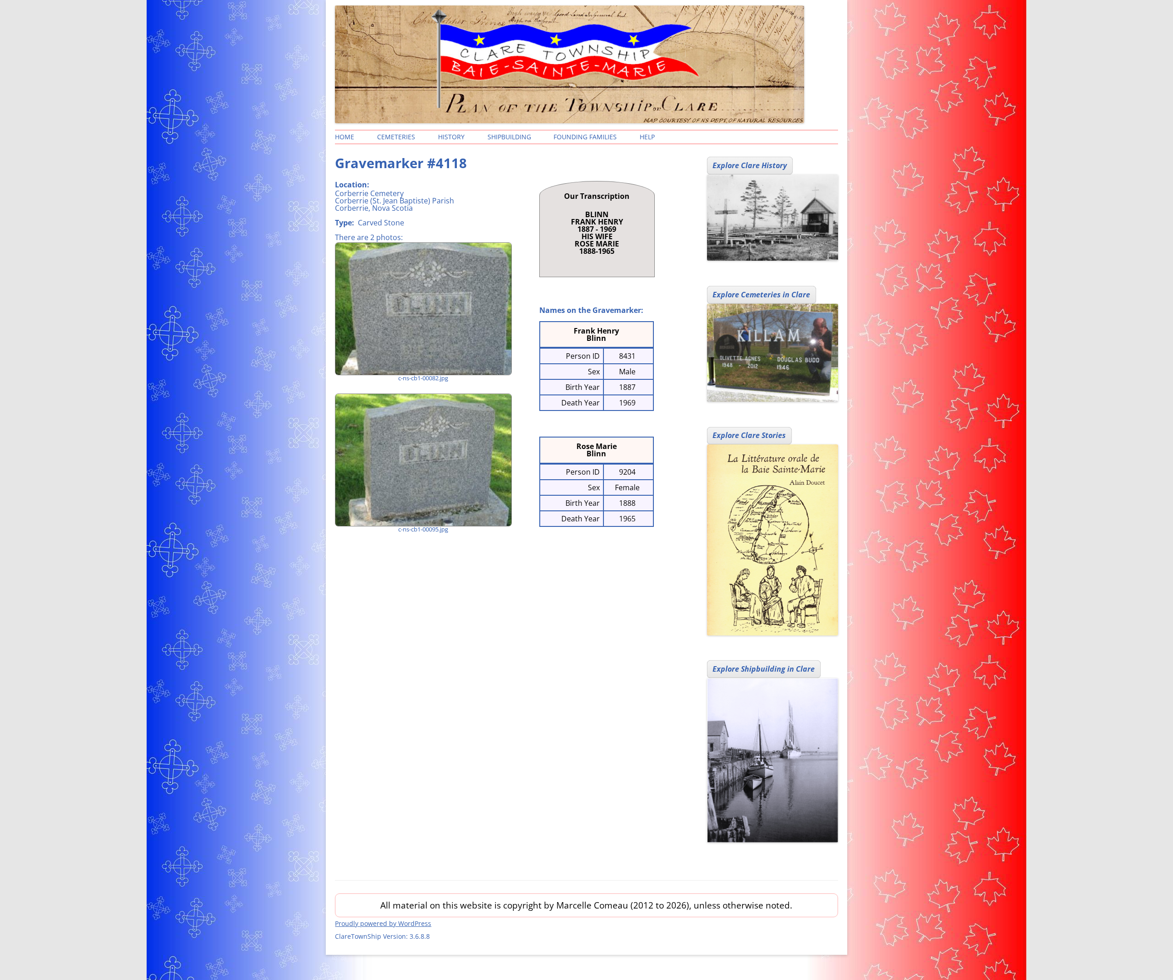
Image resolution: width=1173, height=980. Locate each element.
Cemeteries (396, 136)
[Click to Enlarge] (423, 308)
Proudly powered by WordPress (383, 923)
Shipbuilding (509, 136)
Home (344, 136)
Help (647, 136)
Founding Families (585, 136)
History (451, 136)
